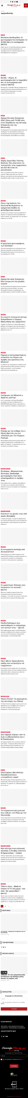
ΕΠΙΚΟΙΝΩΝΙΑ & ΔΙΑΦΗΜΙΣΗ (17, 1028)
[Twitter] (12, 2)
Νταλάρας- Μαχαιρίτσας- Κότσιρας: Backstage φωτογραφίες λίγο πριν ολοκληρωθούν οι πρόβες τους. (12, 476)
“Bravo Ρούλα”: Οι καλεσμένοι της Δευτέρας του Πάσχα (14, 700)
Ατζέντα (2, 276)
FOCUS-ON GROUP (17, 1096)
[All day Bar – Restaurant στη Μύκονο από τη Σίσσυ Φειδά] (14, 922)
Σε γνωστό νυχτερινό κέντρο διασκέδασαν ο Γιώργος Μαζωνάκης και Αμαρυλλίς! (14, 319)
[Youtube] (17, 2)
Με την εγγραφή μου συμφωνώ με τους (13, 1003)
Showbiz (8, 468)
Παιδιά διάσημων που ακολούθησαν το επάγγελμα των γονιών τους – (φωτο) (13, 625)
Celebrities (3, 75)
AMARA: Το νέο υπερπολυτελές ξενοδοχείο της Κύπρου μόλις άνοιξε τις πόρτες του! (13, 976)
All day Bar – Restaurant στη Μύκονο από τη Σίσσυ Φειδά (13, 932)
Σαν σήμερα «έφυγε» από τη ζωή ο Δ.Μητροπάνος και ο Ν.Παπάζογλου (13, 736)
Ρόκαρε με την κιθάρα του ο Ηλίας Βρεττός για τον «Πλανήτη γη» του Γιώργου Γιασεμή (13, 434)
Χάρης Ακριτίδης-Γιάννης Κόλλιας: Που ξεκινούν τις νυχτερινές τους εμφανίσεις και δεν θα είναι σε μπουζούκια (14, 165)
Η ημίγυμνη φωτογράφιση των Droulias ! (12, 244)
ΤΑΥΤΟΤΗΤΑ (4, 1026)
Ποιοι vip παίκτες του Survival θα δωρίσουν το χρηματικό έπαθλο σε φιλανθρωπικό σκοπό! (12, 206)
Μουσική (3, 158)
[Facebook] (10, 2)
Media (7, 696)
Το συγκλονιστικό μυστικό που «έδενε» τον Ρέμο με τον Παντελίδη (13, 812)
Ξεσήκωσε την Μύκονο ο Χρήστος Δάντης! (12, 396)
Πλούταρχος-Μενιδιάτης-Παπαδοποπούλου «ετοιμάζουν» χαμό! (12, 774)
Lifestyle (2, 35)
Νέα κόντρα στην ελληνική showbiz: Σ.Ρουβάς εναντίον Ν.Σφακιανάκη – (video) (13, 850)
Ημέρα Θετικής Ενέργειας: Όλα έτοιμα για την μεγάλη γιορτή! (12, 281)
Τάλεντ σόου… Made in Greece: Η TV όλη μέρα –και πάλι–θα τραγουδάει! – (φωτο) (13, 889)
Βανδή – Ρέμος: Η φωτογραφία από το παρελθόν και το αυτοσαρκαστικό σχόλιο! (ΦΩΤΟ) (14, 81)
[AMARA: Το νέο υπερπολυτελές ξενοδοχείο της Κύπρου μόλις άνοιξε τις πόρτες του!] (14, 965)
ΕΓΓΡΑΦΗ (14, 1009)
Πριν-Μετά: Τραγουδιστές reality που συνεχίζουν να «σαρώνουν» (12, 663)
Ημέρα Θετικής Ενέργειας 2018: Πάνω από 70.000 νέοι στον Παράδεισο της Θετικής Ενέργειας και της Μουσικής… (13, 122)
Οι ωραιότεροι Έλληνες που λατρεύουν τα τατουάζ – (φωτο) (13, 587)
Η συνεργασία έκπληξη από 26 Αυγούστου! (13, 550)
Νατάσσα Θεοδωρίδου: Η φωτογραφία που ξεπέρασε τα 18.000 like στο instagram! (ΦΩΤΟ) (14, 41)
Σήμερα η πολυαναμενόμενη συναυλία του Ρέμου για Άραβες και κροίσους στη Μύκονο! (13, 358)
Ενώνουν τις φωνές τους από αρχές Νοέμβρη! (14, 514)
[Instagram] (14, 2)
